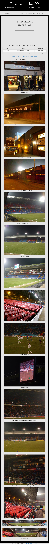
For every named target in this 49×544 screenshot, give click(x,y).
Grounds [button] (7, 13)
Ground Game (30, 13)
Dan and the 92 (24, 4)
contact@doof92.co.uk (32, 543)
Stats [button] (16, 13)
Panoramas (41, 13)
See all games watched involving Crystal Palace (24, 56)
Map (22, 13)
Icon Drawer (25, 543)
